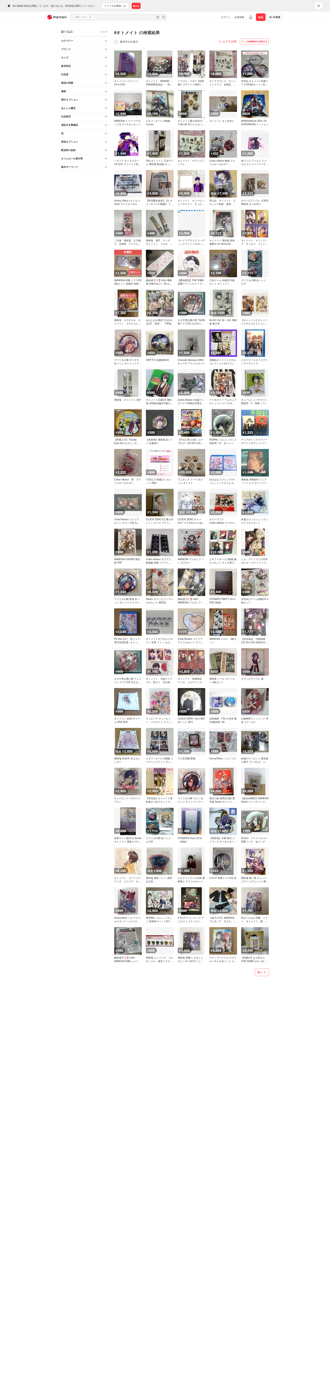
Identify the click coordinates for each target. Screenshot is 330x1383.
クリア (103, 31)
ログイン (225, 17)
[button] (90, 17)
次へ (260, 972)
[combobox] (118, 17)
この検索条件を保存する (256, 41)
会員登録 (239, 17)
